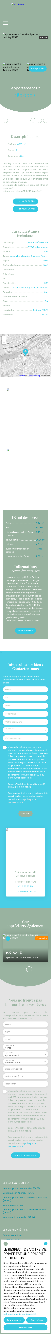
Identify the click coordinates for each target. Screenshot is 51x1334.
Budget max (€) (13, 1069)
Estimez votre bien (12, 1235)
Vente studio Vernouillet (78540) (20, 1217)
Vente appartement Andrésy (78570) (22, 1188)
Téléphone (10, 714)
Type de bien (9, 1053)
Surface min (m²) (14, 1076)
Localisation (9, 1060)
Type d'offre (9, 1045)
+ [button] (4, 338)
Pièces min (10, 1083)
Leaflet (22, 376)
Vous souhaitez (10, 729)
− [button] (4, 342)
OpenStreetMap (34, 376)
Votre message (13, 738)
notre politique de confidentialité (20, 1314)
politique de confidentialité (22, 801)
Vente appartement (13, 1205)
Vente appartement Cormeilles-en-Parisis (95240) (24, 1211)
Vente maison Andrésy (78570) (19, 1192)
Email (7, 705)
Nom (7, 697)
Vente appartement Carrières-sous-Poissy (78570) (25, 1199)
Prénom (9, 689)
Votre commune (13, 722)
